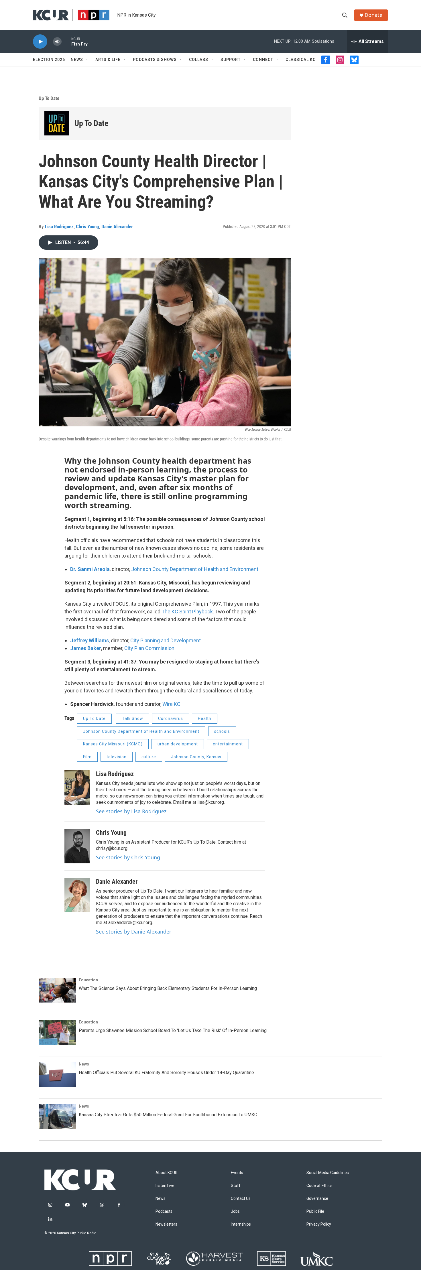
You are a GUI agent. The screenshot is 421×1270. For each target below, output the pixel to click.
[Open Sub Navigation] (87, 59)
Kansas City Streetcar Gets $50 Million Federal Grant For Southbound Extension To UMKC (168, 1114)
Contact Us (241, 1198)
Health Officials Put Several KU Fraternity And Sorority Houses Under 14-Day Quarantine (166, 1072)
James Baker (85, 648)
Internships (241, 1224)
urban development (178, 744)
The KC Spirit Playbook (187, 612)
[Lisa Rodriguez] (77, 787)
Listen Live (165, 1186)
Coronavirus (170, 718)
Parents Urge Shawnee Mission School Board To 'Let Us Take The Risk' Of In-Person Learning (173, 1030)
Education (88, 980)
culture (148, 757)
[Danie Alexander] (77, 895)
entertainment (228, 744)
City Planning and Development (165, 640)
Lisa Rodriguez (59, 226)
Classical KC (301, 59)
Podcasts (164, 1211)
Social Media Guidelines (327, 1173)
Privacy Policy (318, 1224)
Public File (315, 1211)
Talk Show (132, 718)
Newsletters (166, 1224)
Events (237, 1173)
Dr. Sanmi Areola (90, 569)
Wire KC (171, 704)
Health (204, 718)
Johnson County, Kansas (196, 757)
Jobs (235, 1211)
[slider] (66, 41)
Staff (236, 1186)
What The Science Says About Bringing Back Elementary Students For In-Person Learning (168, 988)
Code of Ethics (319, 1186)
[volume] (57, 41)
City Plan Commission (149, 648)
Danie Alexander (117, 226)
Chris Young (87, 226)
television (117, 757)
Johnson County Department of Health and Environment (194, 569)
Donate (373, 15)
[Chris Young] (77, 846)
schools (222, 731)
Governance (317, 1198)
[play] (40, 41)
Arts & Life (108, 59)
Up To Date (49, 98)
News (77, 59)
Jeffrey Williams (89, 640)
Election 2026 (49, 59)
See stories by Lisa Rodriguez (131, 811)
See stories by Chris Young (128, 857)
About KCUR (167, 1173)
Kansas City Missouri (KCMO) (113, 744)
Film (87, 757)
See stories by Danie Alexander (133, 931)
